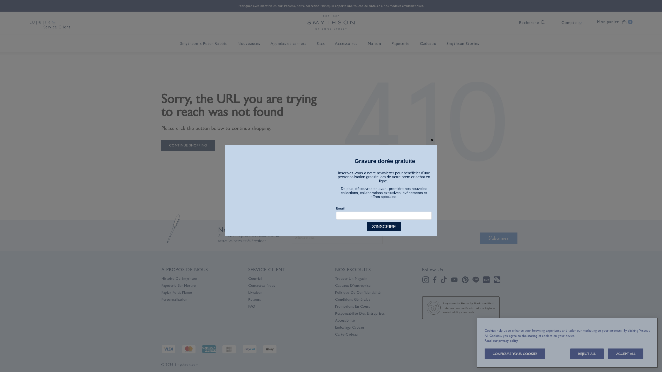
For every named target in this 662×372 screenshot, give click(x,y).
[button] (432, 140)
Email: (340, 208)
